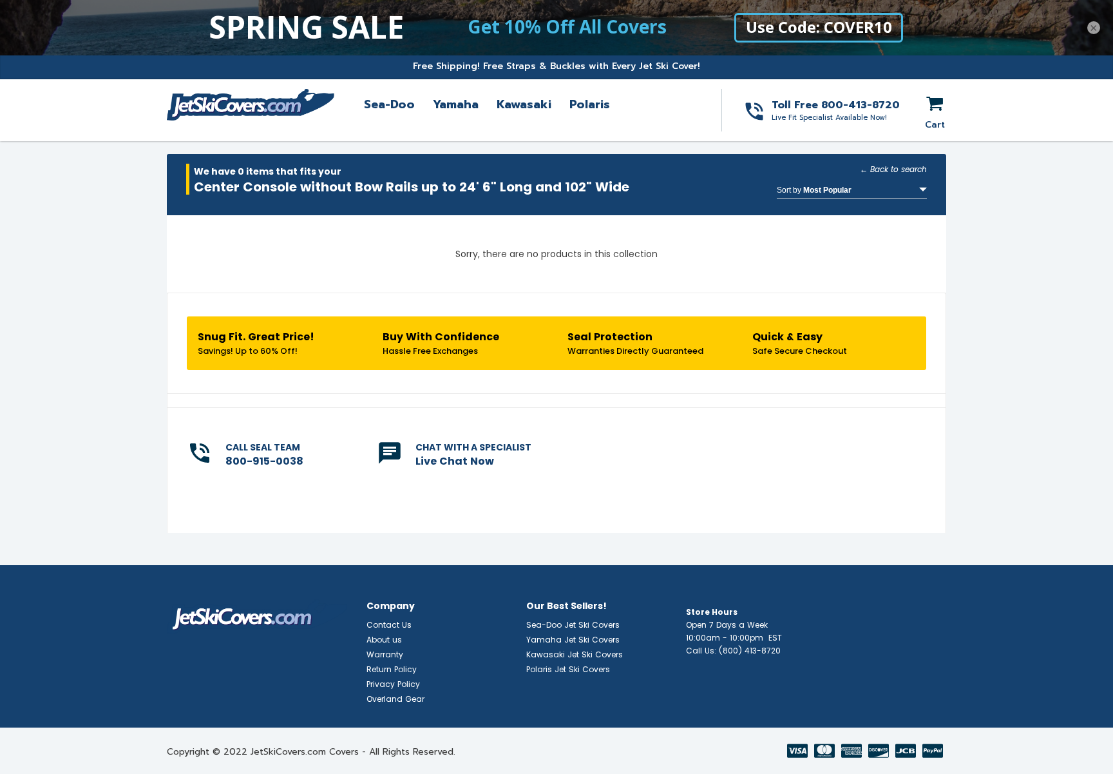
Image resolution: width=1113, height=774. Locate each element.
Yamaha (456, 104)
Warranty (384, 654)
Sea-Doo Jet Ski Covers (573, 624)
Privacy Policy (393, 684)
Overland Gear (395, 698)
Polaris (589, 104)
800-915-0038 (264, 461)
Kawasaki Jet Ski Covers (574, 654)
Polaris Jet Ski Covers (568, 669)
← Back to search (893, 169)
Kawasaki (524, 104)
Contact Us (389, 624)
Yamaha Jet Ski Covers (573, 639)
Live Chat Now (454, 461)
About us (384, 639)
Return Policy (391, 669)
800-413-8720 (860, 105)
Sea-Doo (389, 104)
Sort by (814, 190)
